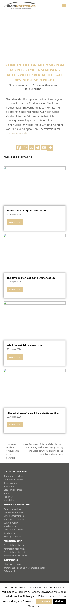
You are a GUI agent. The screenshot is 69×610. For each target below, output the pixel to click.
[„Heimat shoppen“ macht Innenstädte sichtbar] (35, 388)
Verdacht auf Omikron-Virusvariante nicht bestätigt (11, 450)
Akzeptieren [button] (44, 601)
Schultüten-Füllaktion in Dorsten (25, 345)
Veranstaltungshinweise (15, 548)
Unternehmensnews (13, 479)
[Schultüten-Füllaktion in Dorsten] (35, 320)
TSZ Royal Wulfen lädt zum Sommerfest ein (31, 277)
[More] (50, 148)
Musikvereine (10, 526)
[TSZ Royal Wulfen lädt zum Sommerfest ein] (35, 253)
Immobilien (9, 500)
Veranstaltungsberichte (15, 552)
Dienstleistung (10, 482)
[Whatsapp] (25, 147)
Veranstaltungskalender (15, 545)
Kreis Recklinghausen (47, 85)
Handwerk (8, 496)
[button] (64, 5)
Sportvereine (10, 533)
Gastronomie (10, 486)
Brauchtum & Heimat (14, 519)
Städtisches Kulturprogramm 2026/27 (27, 210)
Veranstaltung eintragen (15, 555)
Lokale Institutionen (13, 512)
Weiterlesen (14, 222)
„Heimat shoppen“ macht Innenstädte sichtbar (33, 412)
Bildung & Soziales (12, 536)
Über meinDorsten (12, 564)
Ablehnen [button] (59, 601)
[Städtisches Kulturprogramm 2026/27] (35, 185)
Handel (7, 493)
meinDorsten (35, 88)
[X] (31, 147)
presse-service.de (16, 133)
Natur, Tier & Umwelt (13, 529)
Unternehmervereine (14, 515)
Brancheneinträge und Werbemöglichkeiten (24, 567)
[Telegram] (37, 147)
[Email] (44, 147)
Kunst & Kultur (11, 522)
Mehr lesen (34, 606)
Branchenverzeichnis (13, 475)
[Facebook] (19, 147)
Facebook (10, 571)
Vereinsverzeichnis (12, 508)
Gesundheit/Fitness (13, 489)
